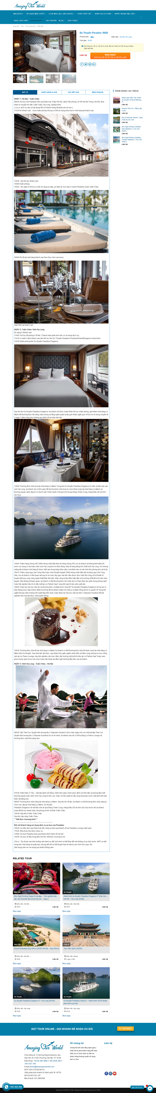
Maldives (18, 14)
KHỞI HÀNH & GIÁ (49, 92)
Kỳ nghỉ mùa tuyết (36, 14)
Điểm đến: (115, 37)
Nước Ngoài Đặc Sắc (125, 14)
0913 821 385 (30, 1064)
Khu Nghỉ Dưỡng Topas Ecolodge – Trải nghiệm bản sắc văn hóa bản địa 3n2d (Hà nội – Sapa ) (35, 897)
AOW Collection (103, 14)
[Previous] (17, 49)
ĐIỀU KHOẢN (97, 92)
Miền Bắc (40, 26)
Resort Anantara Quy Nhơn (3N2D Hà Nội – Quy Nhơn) (36, 948)
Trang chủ (16, 26)
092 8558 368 (55, 1061)
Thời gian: (83, 40)
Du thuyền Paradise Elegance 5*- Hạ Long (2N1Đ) (34, 1001)
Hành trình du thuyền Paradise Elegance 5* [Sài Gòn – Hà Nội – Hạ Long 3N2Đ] (86, 897)
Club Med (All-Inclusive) (61, 14)
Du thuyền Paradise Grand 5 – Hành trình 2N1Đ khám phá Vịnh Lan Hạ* (85, 1002)
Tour (22, 26)
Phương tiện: (84, 37)
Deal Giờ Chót (21, 20)
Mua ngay (17, 911)
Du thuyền (51, 20)
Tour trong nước (31, 26)
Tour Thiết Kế (84, 14)
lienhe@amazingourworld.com (41, 1067)
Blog (61, 20)
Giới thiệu (73, 20)
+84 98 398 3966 (40, 1061)
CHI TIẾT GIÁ (73, 92)
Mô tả (25, 92)
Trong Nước (36, 20)
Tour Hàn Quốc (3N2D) (73, 948)
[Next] (72, 49)
